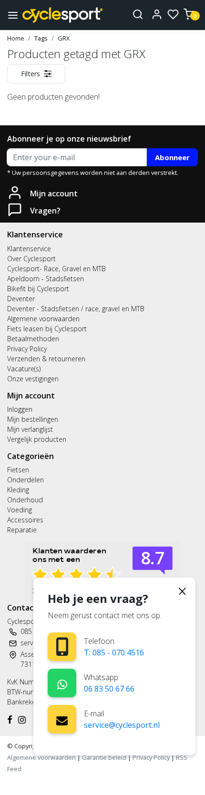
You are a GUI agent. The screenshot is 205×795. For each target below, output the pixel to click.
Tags (41, 38)
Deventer (21, 298)
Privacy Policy (27, 348)
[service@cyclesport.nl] (62, 719)
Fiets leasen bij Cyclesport (47, 328)
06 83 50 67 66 (109, 688)
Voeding (19, 509)
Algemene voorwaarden (43, 318)
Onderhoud (25, 499)
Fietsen (18, 469)
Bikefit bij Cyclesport (38, 288)
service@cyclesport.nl (122, 725)
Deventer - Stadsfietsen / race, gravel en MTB (75, 308)
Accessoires (25, 519)
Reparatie (22, 529)
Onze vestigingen (33, 378)
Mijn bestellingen (32, 419)
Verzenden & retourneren (46, 358)
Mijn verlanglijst (30, 429)
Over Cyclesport (31, 258)
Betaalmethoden (33, 338)
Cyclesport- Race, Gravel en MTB (56, 268)
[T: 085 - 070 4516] (62, 646)
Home (15, 38)
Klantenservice (29, 248)
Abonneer (172, 157)
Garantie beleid (105, 757)
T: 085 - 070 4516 (114, 652)
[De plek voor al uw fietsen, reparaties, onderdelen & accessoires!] (62, 15)
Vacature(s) (24, 368)
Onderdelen (25, 479)
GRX (64, 38)
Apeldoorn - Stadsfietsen (45, 278)
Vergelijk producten (36, 439)
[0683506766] (62, 683)
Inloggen (19, 409)
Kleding (18, 489)
